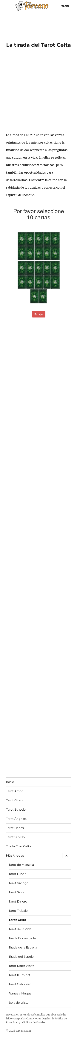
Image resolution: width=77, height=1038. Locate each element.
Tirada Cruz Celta (18, 846)
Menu (65, 5)
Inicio (10, 782)
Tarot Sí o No (15, 837)
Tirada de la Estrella (23, 947)
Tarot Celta (17, 920)
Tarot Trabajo (18, 910)
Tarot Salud (17, 892)
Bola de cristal (19, 1002)
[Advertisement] (37, 23)
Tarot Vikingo (18, 883)
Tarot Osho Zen (20, 984)
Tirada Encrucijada (22, 938)
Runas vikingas (20, 993)
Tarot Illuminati (20, 975)
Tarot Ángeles (16, 819)
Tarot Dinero (18, 901)
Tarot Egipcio (16, 809)
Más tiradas (15, 855)
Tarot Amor (14, 791)
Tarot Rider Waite (22, 966)
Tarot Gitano (15, 800)
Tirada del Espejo (21, 956)
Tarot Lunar (17, 874)
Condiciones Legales (38, 1018)
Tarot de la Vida (20, 929)
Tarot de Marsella (21, 865)
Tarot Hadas (15, 828)
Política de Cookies (34, 1022)
